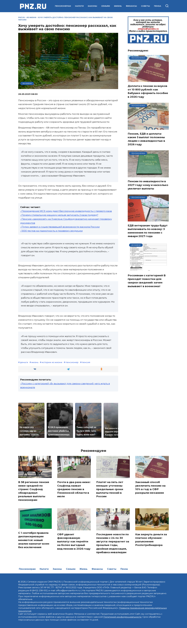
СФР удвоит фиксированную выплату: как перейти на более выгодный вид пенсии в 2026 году (73, 541)
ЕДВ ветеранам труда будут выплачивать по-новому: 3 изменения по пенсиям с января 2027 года (148, 231)
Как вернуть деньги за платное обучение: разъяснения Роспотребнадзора (151, 540)
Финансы (131, 6)
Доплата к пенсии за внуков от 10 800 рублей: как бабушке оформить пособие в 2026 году (148, 91)
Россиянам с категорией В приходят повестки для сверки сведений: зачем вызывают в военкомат (147, 281)
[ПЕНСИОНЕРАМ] (148, 80)
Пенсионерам (63, 6)
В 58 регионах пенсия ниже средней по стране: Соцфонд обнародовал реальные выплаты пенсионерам (33, 490)
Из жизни (31, 17)
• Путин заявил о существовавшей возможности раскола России (60, 226)
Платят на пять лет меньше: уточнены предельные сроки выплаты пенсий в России (109, 489)
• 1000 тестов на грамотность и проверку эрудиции (51, 230)
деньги (24, 362)
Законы (92, 6)
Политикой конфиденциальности (122, 617)
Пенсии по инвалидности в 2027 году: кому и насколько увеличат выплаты (148, 185)
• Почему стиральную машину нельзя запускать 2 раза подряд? (59, 215)
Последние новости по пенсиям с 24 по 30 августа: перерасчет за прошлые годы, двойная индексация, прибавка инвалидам (112, 543)
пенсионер (72, 362)
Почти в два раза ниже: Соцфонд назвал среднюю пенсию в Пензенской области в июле (73, 489)
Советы (145, 6)
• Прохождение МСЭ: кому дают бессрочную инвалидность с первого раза (66, 211)
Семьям (105, 6)
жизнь (34, 362)
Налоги (79, 6)
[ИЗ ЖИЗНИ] (148, 269)
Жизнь (118, 6)
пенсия (86, 362)
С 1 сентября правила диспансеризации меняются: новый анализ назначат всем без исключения (33, 540)
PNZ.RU (21, 17)
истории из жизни (52, 362)
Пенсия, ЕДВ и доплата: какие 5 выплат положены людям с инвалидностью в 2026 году (146, 139)
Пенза (157, 6)
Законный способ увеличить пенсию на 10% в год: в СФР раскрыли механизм (150, 487)
